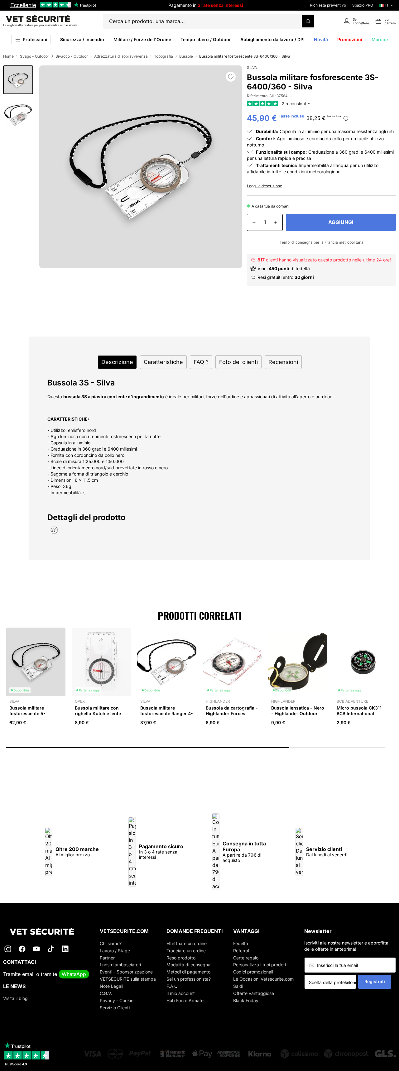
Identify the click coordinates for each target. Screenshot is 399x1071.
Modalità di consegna (188, 964)
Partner (107, 957)
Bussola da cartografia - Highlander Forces (232, 710)
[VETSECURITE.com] (46, 931)
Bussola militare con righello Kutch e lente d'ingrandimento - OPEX (101, 713)
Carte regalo (245, 957)
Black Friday (245, 1000)
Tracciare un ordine (186, 950)
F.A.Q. (172, 986)
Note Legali (111, 986)
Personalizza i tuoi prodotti (260, 964)
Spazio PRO (362, 5)
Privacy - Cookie (116, 1000)
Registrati (374, 981)
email (28, 974)
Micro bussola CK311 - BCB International (361, 710)
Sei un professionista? (188, 979)
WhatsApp (74, 974)
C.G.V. (106, 993)
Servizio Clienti (115, 1007)
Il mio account (180, 993)
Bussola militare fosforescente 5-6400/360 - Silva (27, 713)
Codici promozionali (253, 971)
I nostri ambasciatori (120, 964)
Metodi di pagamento (188, 971)
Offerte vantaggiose (253, 993)
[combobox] (332, 982)
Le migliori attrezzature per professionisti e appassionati (40, 25)
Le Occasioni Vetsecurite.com (263, 979)
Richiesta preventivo (328, 5)
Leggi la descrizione (264, 186)
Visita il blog (15, 998)
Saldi (238, 986)
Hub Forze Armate (185, 1000)
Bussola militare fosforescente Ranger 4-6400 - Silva (166, 713)
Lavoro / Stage (115, 950)
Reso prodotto (180, 957)
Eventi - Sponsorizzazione (126, 971)
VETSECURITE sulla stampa (128, 979)
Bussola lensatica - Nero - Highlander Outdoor (297, 710)
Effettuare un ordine (186, 943)
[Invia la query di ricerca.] (308, 21)
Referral (241, 950)
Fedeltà (240, 943)
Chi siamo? (111, 943)
